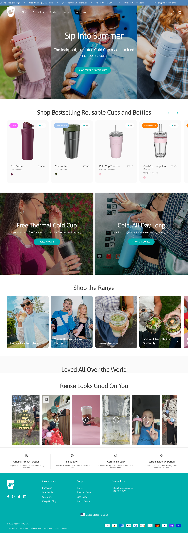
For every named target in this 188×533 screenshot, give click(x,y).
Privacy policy (12, 528)
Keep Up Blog (49, 501)
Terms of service (24, 528)
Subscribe (47, 488)
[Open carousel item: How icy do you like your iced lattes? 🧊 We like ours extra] (116, 420)
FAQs (80, 488)
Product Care (84, 492)
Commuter (61, 168)
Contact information (62, 528)
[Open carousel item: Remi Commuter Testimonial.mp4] (146, 420)
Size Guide (82, 496)
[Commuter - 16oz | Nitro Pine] (72, 141)
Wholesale (47, 492)
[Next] (177, 113)
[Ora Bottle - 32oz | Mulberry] (28, 141)
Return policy (48, 528)
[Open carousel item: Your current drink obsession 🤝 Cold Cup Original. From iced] (86, 420)
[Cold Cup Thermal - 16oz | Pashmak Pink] (116, 141)
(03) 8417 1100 (119, 490)
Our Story (47, 496)
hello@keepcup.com (122, 488)
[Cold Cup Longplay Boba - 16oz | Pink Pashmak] (160, 141)
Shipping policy (36, 528)
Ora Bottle (17, 168)
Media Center (84, 501)
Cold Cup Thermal (109, 168)
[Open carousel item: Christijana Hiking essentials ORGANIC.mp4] (25, 420)
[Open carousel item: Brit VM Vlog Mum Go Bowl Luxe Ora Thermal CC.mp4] (56, 420)
